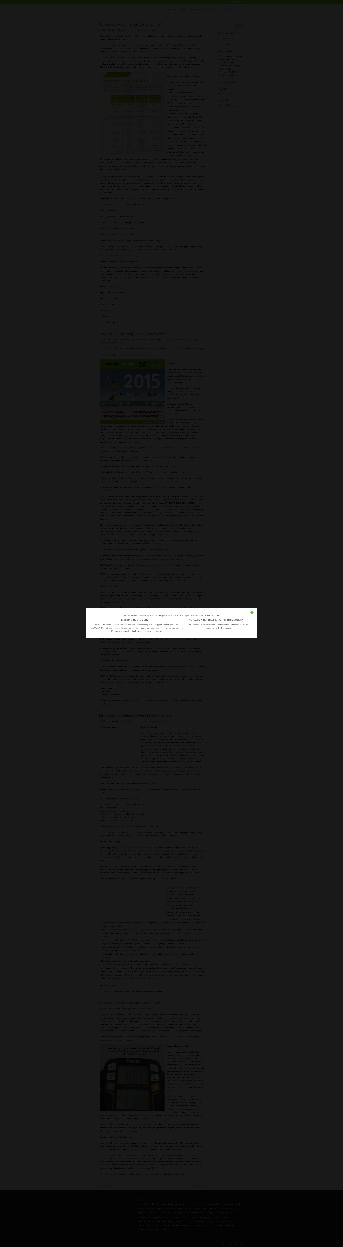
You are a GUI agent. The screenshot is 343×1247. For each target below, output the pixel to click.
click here (135, 631)
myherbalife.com (223, 628)
